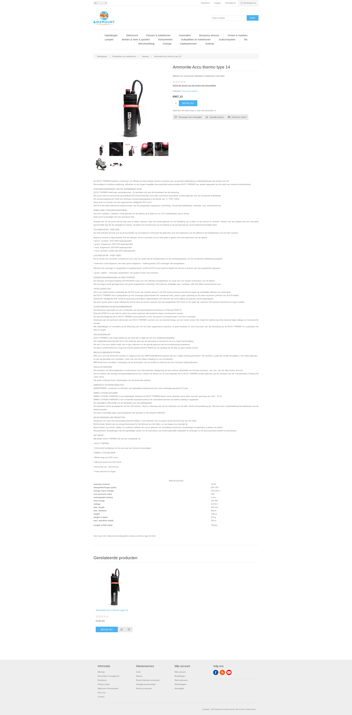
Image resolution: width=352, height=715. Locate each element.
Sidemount (132, 35)
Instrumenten (165, 39)
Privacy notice (104, 684)
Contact (101, 697)
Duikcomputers (227, 39)
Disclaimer (102, 680)
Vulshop (209, 43)
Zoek (252, 18)
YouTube (229, 672)
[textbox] (229, 18)
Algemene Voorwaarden (108, 688)
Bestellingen (180, 676)
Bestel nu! (188, 103)
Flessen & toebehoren (158, 35)
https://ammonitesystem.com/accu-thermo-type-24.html (131, 536)
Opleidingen (111, 35)
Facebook (215, 672)
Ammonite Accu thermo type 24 (112, 610)
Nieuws (139, 676)
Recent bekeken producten (148, 680)
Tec (246, 39)
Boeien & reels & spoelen (136, 39)
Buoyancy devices (209, 35)
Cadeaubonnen (188, 43)
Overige (167, 43)
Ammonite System (190, 91)
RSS (222, 672)
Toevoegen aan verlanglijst (190, 117)
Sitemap (101, 672)
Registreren (205, 3)
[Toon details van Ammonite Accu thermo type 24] (114, 586)
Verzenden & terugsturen (108, 676)
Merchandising (146, 43)
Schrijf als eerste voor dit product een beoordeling (194, 85)
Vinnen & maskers (238, 35)
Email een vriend (239, 117)
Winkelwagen (180, 684)
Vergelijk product (216, 117)
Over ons (102, 692)
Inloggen (217, 3)
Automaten (185, 35)
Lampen (109, 39)
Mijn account (180, 672)
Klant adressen (181, 680)
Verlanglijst (179, 688)
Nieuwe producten (144, 688)
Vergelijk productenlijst (146, 684)
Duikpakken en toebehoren (196, 39)
